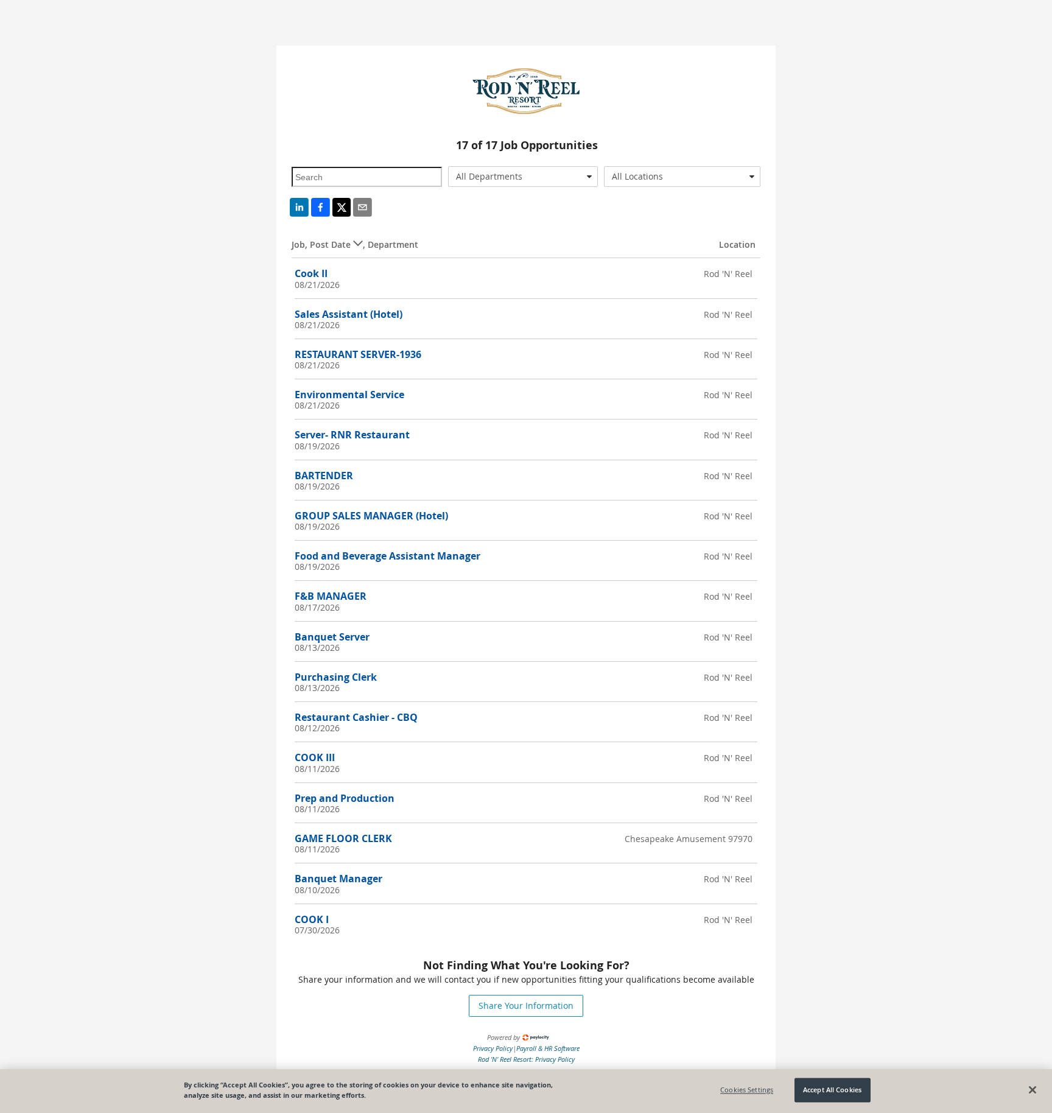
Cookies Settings (746, 1090)
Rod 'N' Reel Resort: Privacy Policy (526, 1059)
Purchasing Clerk (336, 677)
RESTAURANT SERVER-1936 (358, 354)
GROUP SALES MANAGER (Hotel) (371, 515)
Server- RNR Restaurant (352, 434)
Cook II (311, 273)
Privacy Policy (493, 1048)
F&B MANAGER (330, 596)
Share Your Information (526, 1005)
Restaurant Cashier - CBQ (356, 717)
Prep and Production (344, 798)
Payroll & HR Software (548, 1048)
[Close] (1032, 1089)
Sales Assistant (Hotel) (348, 314)
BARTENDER (324, 475)
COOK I (312, 919)
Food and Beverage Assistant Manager (387, 556)
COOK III (315, 757)
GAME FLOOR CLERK (343, 838)
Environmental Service (349, 394)
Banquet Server (332, 637)
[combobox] (523, 176)
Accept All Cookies (832, 1090)
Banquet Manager (338, 878)
